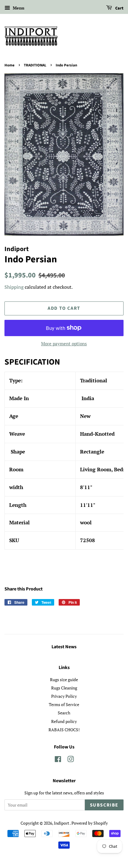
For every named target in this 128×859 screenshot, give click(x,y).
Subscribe (104, 805)
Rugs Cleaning (64, 688)
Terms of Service (64, 704)
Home (9, 65)
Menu (18, 8)
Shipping (14, 287)
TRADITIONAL (35, 65)
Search (64, 713)
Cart (119, 8)
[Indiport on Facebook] (57, 760)
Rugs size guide (64, 679)
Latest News (64, 647)
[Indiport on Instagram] (70, 760)
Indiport (62, 823)
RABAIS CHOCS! (64, 729)
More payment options (64, 344)
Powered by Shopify (89, 823)
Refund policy (64, 721)
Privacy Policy (64, 696)
